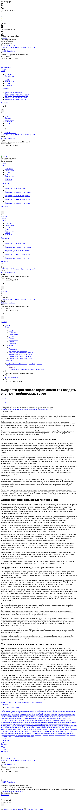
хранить (51, 735)
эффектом (30, 737)
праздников (35, 724)
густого (63, 713)
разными (73, 726)
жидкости (4, 702)
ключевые (34, 718)
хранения (45, 735)
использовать (60, 716)
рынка (3, 729)
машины (33, 720)
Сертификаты (9, 76)
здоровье (4, 716)
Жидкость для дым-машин (14, 92)
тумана (57, 733)
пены (74, 722)
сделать (25, 729)
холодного (30, 735)
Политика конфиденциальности (12, 791)
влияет (72, 711)
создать (23, 702)
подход (12, 724)
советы (61, 729)
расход (25, 727)
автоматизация (11, 711)
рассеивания (18, 727)
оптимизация (35, 722)
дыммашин (15, 715)
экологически (59, 735)
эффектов (23, 737)
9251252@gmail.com (8, 51)
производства (16, 726)
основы (60, 722)
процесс (44, 726)
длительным (70, 713)
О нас (3, 71)
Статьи (7, 83)
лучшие (26, 720)
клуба (19, 718)
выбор (14, 713)
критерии (4, 720)
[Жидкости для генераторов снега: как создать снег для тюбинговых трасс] (27, 409)
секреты (31, 729)
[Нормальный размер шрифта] (2, 6)
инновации (30, 716)
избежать (22, 716)
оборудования (16, 722)
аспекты (24, 711)
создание (67, 729)
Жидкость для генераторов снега (16, 99)
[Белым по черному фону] (1, 14)
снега (19, 702)
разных (3, 727)
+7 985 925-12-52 (10, 45)
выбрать (25, 713)
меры (47, 720)
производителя (6, 726)
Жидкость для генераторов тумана (17, 94)
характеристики (21, 735)
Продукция (5, 89)
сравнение (40, 731)
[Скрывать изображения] (2, 27)
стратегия (55, 731)
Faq (2, 746)
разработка (10, 727)
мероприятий (40, 720)
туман (52, 733)
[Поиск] (2, 110)
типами (35, 733)
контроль (60, 718)
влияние (4, 713)
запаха (67, 715)
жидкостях (61, 715)
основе (47, 722)
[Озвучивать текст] (2, 32)
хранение (38, 735)
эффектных (16, 737)
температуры (18, 733)
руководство (69, 727)
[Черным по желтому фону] (1, 19)
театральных (9, 733)
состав (8, 731)
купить (10, 720)
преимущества (54, 724)
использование (39, 716)
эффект (66, 735)
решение (56, 727)
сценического (63, 731)
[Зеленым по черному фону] (1, 21)
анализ (18, 711)
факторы (4, 735)
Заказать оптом (6, 67)
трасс (41, 702)
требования (46, 733)
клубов (28, 718)
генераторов (12, 702)
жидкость (54, 715)
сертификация (39, 729)
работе (56, 726)
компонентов (43, 718)
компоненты (52, 718)
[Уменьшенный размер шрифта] (2, 3)
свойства (19, 729)
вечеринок (66, 711)
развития (67, 726)
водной (9, 713)
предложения (43, 724)
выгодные (32, 713)
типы (40, 733)
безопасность (57, 711)
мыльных (63, 720)
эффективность (6, 737)
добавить (4, 715)
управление (71, 733)
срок (49, 731)
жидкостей (39, 715)
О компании (9, 74)
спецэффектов (31, 731)
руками (61, 727)
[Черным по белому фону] (1, 12)
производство (36, 726)
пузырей (50, 726)
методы (52, 720)
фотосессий (11, 735)
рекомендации (41, 727)
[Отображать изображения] (2, 25)
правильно (26, 724)
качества (68, 716)
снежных (55, 729)
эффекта (72, 735)
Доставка (8, 78)
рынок (8, 729)
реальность (32, 727)
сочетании (22, 731)
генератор (39, 713)
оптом (42, 722)
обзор (69, 720)
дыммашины (24, 715)
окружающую (25, 722)
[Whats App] (5, 106)
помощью (19, 724)
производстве (26, 726)
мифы (57, 720)
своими (13, 729)
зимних (9, 716)
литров (21, 720)
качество (14, 718)
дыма (9, 715)
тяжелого (63, 733)
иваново (16, 716)
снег (28, 702)
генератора (47, 713)
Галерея (7, 80)
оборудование (5, 722)
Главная (4, 69)
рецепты (49, 727)
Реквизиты (8, 85)
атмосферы (39, 711)
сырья (3, 733)
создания (74, 729)
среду (46, 731)
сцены (71, 731)
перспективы (5, 724)
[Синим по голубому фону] (1, 17)
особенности (67, 722)
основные (53, 722)
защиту (72, 715)
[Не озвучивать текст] (2, 34)
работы (60, 726)
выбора (19, 713)
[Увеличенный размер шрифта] (2, 8)
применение (63, 724)
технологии (28, 733)
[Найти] (2, 804)
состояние (14, 731)
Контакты (4, 103)
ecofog (3, 711)
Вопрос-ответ (9, 81)
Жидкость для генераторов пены (16, 97)
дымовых (32, 715)
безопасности (48, 711)
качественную (6, 718)
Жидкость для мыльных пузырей (16, 96)
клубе (24, 718)
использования (50, 716)
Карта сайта (5, 795)
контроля (67, 718)
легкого (15, 720)
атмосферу (31, 711)
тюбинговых (34, 702)
